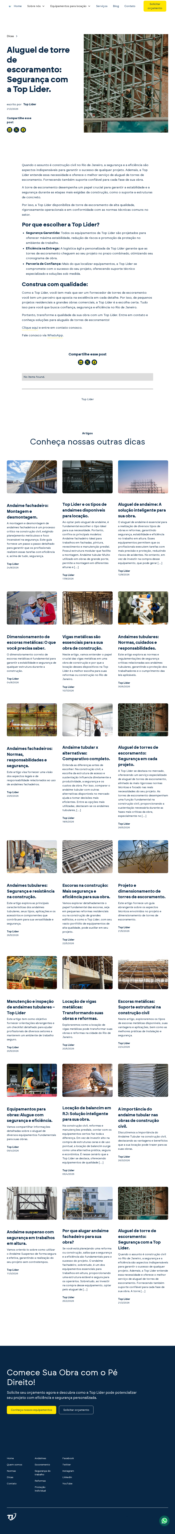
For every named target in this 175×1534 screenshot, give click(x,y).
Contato (129, 6)
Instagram (68, 1471)
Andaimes (40, 1458)
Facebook (68, 1458)
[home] (10, 6)
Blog (116, 6)
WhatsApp (55, 335)
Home (18, 6)
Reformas (40, 1480)
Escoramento (42, 1464)
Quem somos (14, 1464)
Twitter (66, 1464)
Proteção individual (40, 1489)
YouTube (67, 1483)
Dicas (10, 1477)
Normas (11, 1471)
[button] (36, 6)
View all (87, 1319)
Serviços (101, 6)
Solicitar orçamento (155, 6)
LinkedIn (67, 1477)
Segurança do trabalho (43, 1473)
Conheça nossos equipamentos (31, 1409)
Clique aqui (30, 327)
